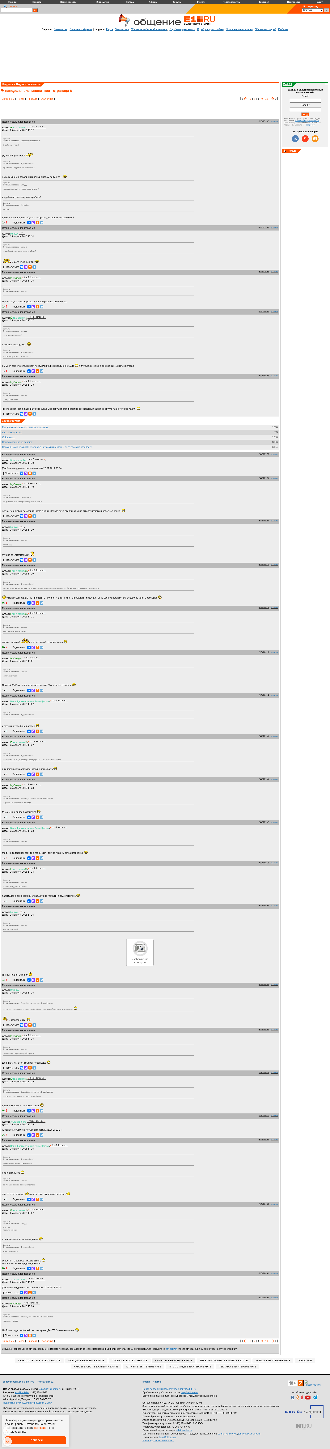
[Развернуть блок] (284, 151)
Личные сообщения (81, 29)
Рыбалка (283, 29)
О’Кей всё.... (8, 437)
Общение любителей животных (149, 29)
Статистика (46, 99)
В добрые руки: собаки (210, 29)
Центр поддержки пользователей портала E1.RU (169, 1389)
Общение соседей (265, 29)
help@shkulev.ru (189, 1392)
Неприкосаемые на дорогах (17, 442)
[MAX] (33, 222)
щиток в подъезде (12, 432)
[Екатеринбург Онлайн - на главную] (199, 26)
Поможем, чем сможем (239, 29)
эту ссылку (171, 1349)
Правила (32, 99)
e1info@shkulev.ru (227, 1433)
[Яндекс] (305, 138)
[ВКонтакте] (29, 222)
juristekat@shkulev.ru (249, 1433)
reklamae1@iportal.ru (50, 1389)
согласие (40, 1428)
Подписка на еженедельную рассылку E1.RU (27, 1402)
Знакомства (60, 29)
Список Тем (8, 99)
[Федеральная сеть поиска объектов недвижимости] (303, 1427)
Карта (109, 29)
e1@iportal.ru (22, 1392)
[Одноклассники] (37, 222)
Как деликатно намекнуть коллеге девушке (25, 427)
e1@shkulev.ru (184, 1430)
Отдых (20, 84)
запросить (310, 125)
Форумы (7, 84)
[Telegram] (41, 222)
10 (266, 99)
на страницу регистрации (307, 121)
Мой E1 (287, 84)
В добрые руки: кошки (182, 29)
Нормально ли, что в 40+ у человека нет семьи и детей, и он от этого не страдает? (47, 447)
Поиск (21, 99)
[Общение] (123, 26)
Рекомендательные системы (158, 1440)
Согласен (35, 1440)
